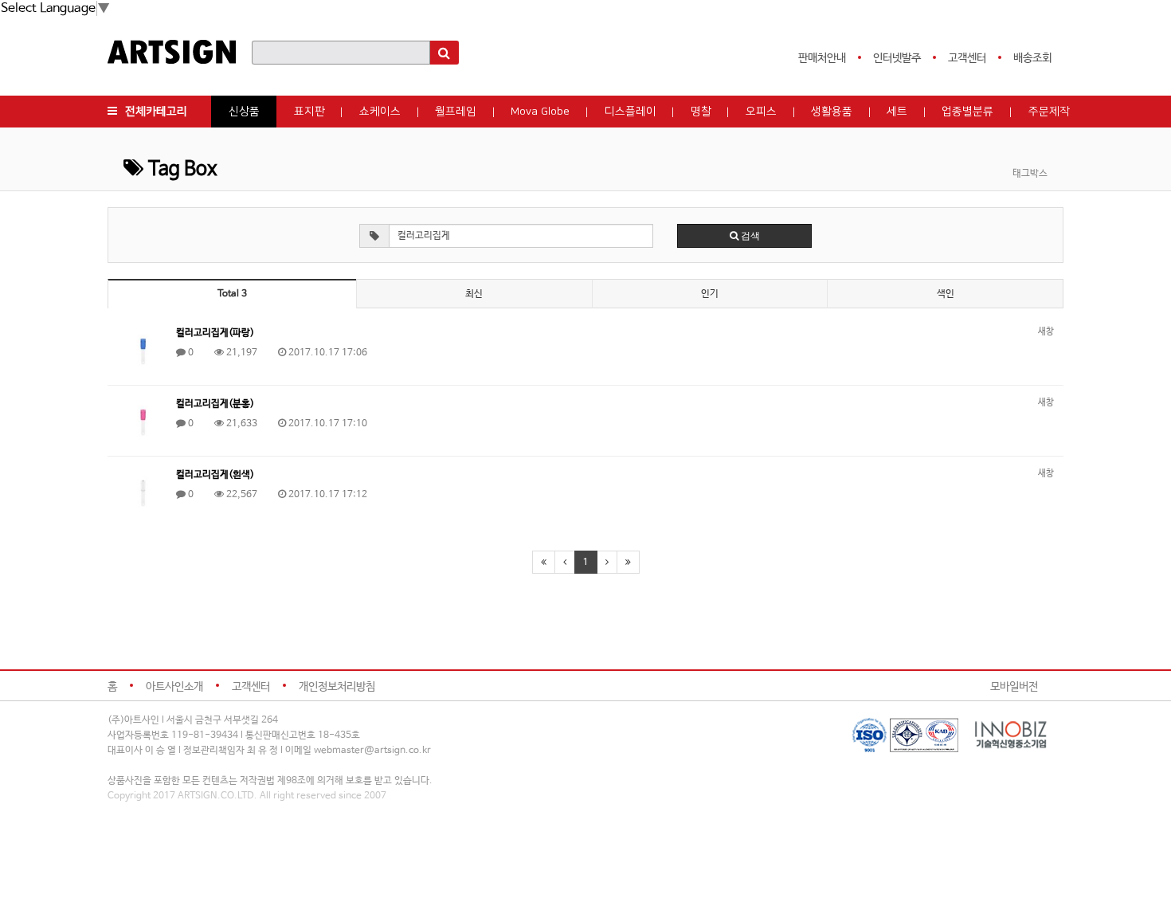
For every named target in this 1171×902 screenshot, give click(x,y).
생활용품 (831, 111)
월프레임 (455, 111)
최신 (474, 294)
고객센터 (967, 58)
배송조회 (1032, 58)
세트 (897, 111)
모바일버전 (1014, 686)
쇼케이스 (380, 111)
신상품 (244, 111)
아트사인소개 (174, 686)
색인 (945, 294)
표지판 (309, 111)
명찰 (701, 111)
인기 (710, 294)
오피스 (761, 111)
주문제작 (1049, 111)
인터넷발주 (897, 58)
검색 (749, 235)
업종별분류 (967, 111)
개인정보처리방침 (337, 686)
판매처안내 (822, 58)
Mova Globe (540, 111)
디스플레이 (630, 111)
